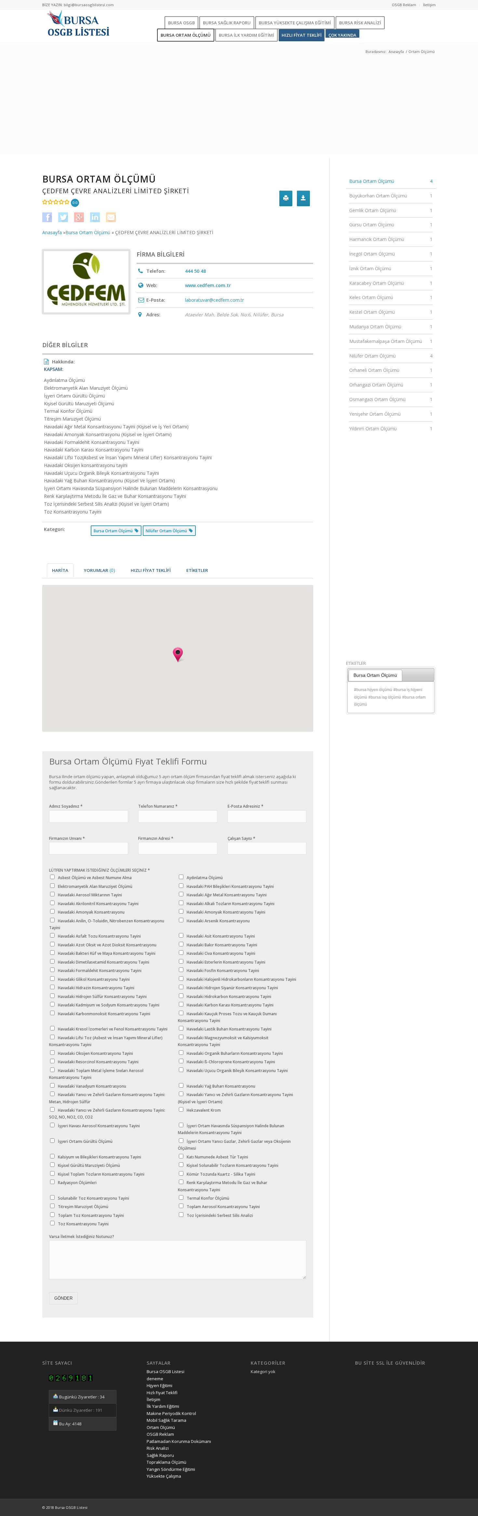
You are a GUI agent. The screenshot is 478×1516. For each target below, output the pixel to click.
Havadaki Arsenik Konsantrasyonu (218, 921)
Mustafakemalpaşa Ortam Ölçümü (390, 341)
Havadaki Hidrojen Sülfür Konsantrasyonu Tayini (102, 996)
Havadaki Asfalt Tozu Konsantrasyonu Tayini (99, 936)
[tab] (60, 570)
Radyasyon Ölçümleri (77, 1182)
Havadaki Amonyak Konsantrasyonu (91, 912)
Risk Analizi (158, 1448)
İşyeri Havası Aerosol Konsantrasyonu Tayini (99, 1126)
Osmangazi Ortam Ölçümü (390, 399)
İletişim (429, 4)
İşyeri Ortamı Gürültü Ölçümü (85, 1141)
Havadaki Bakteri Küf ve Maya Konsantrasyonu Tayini (106, 953)
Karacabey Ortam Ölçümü (390, 283)
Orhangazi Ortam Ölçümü (390, 385)
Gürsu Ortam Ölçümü (390, 224)
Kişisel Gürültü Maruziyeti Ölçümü (89, 1165)
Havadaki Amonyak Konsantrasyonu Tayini (226, 912)
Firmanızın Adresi (155, 838)
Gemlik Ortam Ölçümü (390, 210)
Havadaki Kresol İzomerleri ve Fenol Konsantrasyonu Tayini (112, 1029)
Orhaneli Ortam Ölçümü (390, 370)
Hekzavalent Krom (204, 1110)
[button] (178, 655)
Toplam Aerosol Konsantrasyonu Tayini (223, 1206)
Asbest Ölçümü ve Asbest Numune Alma (95, 877)
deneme (155, 1379)
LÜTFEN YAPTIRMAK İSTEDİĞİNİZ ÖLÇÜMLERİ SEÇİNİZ (99, 870)
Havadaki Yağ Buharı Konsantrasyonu (221, 1086)
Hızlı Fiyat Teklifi (162, 1393)
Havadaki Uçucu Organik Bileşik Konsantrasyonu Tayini (237, 1070)
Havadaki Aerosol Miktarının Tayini (90, 895)
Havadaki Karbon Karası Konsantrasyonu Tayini (230, 1005)
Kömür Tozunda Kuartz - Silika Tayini (221, 1174)
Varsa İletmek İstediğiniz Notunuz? (81, 1236)
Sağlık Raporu (160, 1455)
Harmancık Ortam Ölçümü (390, 239)
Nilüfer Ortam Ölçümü (390, 356)
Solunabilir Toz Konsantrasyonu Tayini (93, 1198)
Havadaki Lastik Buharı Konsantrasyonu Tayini (229, 1029)
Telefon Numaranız (158, 806)
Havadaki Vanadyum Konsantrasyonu (92, 1086)
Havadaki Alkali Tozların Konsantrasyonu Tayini (230, 903)
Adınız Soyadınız (66, 806)
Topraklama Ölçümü (166, 1462)
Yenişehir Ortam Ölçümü (390, 414)
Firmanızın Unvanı (67, 838)
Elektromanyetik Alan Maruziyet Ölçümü (95, 886)
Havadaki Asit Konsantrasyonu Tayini (221, 936)
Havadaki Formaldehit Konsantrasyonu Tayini (99, 970)
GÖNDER (63, 1298)
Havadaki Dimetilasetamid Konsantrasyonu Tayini (103, 962)
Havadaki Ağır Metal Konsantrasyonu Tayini (227, 895)
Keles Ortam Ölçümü (390, 297)
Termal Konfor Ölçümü (208, 1198)
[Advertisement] (239, 109)
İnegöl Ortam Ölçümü (390, 254)
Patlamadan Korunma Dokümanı (179, 1441)
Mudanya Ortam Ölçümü (390, 326)
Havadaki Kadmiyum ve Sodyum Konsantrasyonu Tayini (108, 1005)
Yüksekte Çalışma (164, 1476)
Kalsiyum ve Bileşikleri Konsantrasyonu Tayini (99, 1157)
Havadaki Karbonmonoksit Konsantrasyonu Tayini (104, 1014)
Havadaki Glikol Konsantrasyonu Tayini (94, 979)
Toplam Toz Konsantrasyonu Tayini (91, 1215)
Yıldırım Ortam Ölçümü (390, 428)
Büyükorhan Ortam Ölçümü (390, 196)
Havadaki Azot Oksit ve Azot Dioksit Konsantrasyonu (107, 945)
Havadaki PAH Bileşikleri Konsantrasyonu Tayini (230, 886)
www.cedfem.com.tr (208, 285)
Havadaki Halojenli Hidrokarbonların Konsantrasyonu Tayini (241, 979)
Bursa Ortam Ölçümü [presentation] (375, 675)
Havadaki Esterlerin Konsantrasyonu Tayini (226, 962)
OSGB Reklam (404, 4)
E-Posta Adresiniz (245, 806)
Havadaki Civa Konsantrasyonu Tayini (221, 953)
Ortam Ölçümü (161, 1427)
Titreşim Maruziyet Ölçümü (83, 1206)
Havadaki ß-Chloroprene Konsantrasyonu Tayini (231, 1062)
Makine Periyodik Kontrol (171, 1413)
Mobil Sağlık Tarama (166, 1420)
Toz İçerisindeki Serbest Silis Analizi (220, 1215)
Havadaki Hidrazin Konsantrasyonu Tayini (96, 988)
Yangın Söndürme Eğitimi (171, 1469)
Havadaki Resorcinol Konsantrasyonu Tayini (98, 1062)
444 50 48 (195, 271)
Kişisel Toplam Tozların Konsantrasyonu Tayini (101, 1174)
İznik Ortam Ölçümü (390, 268)
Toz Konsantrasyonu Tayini (83, 1224)
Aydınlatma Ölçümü (205, 877)
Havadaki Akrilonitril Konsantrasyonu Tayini (98, 903)
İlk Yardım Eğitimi (163, 1406)
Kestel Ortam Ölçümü (390, 312)
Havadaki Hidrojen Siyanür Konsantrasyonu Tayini (232, 988)
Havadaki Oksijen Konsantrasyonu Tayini (95, 1053)
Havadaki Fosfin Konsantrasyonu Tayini (223, 970)
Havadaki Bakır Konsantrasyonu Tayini (222, 945)
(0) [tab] (99, 570)
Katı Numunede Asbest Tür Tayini (217, 1157)
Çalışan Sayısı (241, 838)
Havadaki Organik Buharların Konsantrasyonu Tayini (235, 1053)
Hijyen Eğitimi (159, 1385)
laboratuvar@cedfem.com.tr (214, 300)
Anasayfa (396, 51)
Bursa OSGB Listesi (165, 1371)
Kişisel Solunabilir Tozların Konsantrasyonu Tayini (232, 1165)
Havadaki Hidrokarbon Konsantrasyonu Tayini (229, 996)
